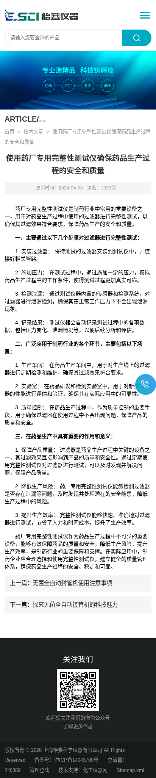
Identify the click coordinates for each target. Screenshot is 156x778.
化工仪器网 (95, 770)
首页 (9, 132)
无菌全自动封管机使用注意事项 (72, 583)
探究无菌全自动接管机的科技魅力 (75, 604)
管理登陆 (39, 770)
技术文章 (33, 132)
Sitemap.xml (130, 770)
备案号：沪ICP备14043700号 (66, 760)
